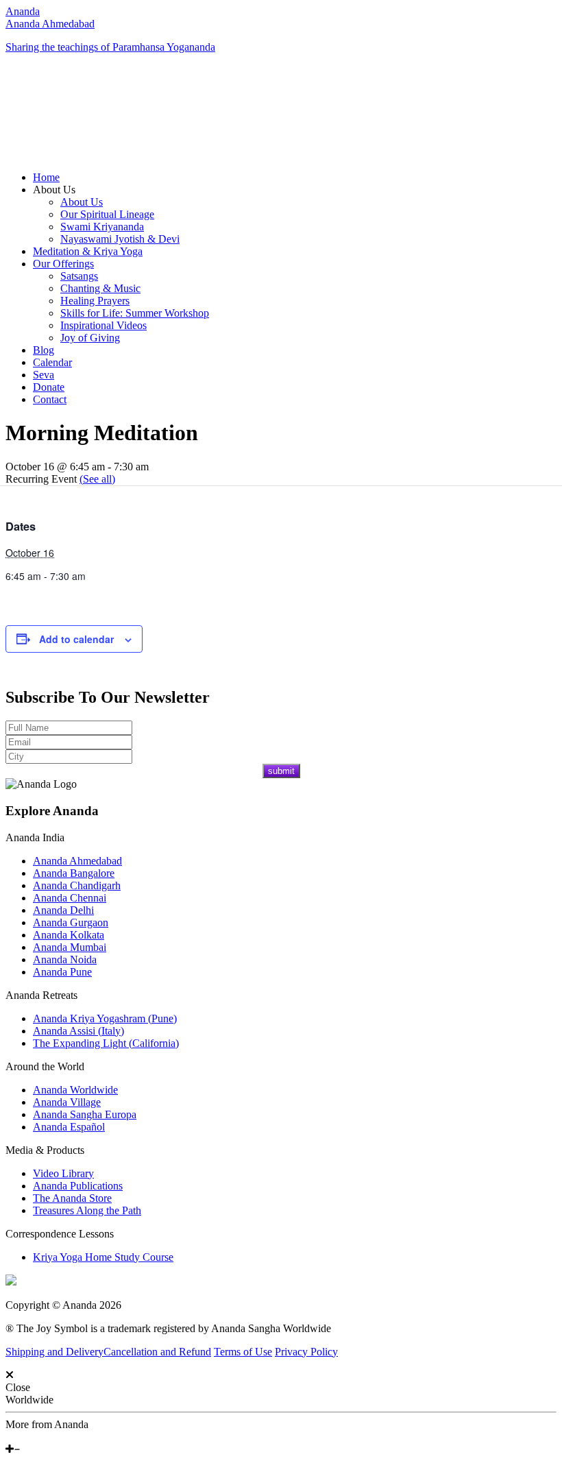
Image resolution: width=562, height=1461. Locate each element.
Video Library (63, 1173)
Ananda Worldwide (75, 1090)
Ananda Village (67, 1102)
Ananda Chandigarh (77, 885)
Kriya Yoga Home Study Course (103, 1257)
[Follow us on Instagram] (29, 1436)
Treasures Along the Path (87, 1210)
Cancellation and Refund (157, 1351)
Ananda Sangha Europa (84, 1114)
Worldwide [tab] (29, 1399)
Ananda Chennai (69, 898)
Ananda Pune (62, 972)
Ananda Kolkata (68, 935)
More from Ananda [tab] (46, 1424)
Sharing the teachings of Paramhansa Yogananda (110, 47)
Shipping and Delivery (54, 1351)
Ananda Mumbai (69, 947)
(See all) (97, 479)
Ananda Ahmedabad (50, 23)
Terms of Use (243, 1351)
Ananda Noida (65, 959)
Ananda (22, 11)
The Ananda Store (72, 1198)
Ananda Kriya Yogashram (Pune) (105, 1018)
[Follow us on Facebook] (8, 1436)
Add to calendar (76, 639)
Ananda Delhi (63, 910)
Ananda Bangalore (73, 873)
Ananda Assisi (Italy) (78, 1031)
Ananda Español (69, 1127)
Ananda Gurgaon (70, 922)
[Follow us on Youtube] (18, 1436)
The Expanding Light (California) (106, 1043)
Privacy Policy (306, 1351)
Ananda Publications (78, 1186)
